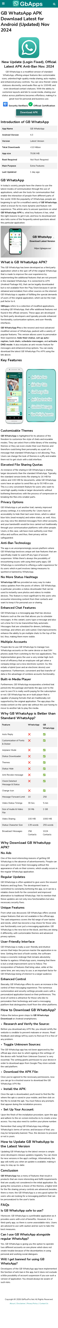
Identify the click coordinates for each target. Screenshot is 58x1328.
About (12, 1303)
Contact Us (43, 1303)
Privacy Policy (32, 1303)
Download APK (29, 112)
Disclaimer (21, 1303)
